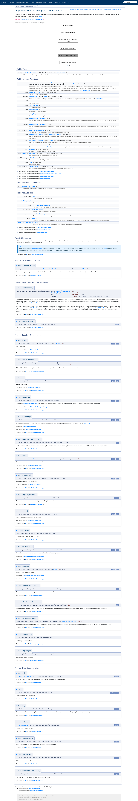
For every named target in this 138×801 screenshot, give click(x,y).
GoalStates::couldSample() (44, 147)
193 (26, 488)
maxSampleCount (34, 166)
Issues (50, 2)
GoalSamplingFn (70, 83)
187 (26, 523)
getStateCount (33, 158)
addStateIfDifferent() (98, 308)
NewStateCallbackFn (29, 72)
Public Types (73, 9)
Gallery (28, 2)
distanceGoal (33, 96)
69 (26, 254)
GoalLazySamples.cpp (36, 314)
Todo (20, 247)
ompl (17, 6)
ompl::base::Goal (45, 178)
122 (26, 611)
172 (26, 780)
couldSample (33, 145)
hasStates (32, 149)
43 (25, 314)
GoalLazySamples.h (37, 254)
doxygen (37, 799)
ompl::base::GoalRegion (47, 176)
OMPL (4, 2)
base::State (61, 72)
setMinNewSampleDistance (37, 118)
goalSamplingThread (28, 186)
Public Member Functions (82, 9)
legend (68, 65)
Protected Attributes (107, 9)
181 (26, 468)
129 (26, 449)
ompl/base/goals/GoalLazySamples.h (32, 19)
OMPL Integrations (37, 2)
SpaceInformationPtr (53, 83)
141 (26, 540)
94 (25, 504)
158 (26, 432)
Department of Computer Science (36, 796)
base (22, 6)
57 (25, 327)
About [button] (64, 2)
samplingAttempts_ (38, 214)
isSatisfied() (99, 99)
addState (32, 101)
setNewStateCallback (36, 134)
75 (25, 275)
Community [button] (57, 2)
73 (25, 660)
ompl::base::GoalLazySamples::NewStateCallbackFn (39, 269)
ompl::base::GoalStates (47, 171)
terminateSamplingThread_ (41, 205)
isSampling (32, 114)
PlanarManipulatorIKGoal (33, 429)
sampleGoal (32, 92)
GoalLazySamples (31, 6)
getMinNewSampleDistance (37, 124)
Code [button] (44, 2)
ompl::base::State (29, 459)
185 (26, 682)
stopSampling (33, 109)
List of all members (116, 9)
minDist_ (35, 218)
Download (11, 2)
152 (26, 390)
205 (26, 371)
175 (26, 353)
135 (26, 595)
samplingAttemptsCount (36, 130)
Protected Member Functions (95, 9)
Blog (69, 2)
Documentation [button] (20, 2)
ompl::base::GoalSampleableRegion (50, 174)
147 (26, 410)
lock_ (34, 196)
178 (26, 748)
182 (26, 715)
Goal (105, 248)
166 (26, 699)
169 (26, 731)
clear (30, 162)
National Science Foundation (39, 797)
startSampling (33, 105)
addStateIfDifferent (36, 140)
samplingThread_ (38, 209)
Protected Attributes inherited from (34, 227)
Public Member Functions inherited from (36, 171)
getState (32, 153)
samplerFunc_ (36, 201)
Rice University (50, 796)
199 (26, 559)
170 (26, 628)
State (39, 92)
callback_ (35, 222)
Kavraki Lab (22, 796)
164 (26, 579)
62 (25, 644)
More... (41, 16)
